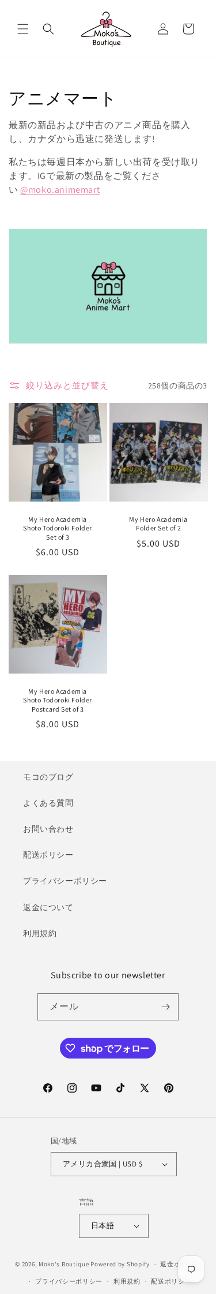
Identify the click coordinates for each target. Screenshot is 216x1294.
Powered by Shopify (120, 1264)
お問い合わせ (48, 829)
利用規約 (39, 933)
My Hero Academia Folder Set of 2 (158, 524)
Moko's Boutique (64, 1264)
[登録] (165, 1006)
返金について (48, 907)
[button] (23, 29)
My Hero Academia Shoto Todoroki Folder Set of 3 (57, 528)
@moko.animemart (60, 190)
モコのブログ (48, 777)
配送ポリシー (48, 855)
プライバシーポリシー (65, 881)
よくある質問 (48, 803)
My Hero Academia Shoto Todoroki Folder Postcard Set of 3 (57, 700)
